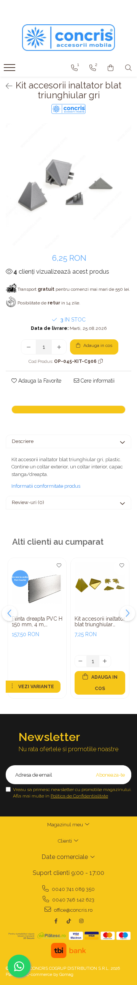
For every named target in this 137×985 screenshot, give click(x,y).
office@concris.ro (72, 910)
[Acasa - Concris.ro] (68, 37)
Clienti (65, 841)
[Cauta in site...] (128, 68)
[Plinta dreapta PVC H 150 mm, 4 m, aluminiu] (37, 587)
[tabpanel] (68, 186)
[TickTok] (68, 921)
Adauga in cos (97, 345)
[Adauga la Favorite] (58, 567)
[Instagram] (81, 921)
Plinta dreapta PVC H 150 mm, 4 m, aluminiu (37, 621)
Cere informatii (97, 381)
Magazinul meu (65, 824)
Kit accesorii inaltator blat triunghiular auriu (100, 621)
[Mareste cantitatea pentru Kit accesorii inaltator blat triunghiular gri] (59, 347)
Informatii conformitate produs (45, 486)
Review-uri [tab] (28, 502)
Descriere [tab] (22, 441)
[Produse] (10, 70)
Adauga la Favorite (39, 381)
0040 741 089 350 (73, 889)
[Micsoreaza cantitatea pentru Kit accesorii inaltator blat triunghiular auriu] (81, 661)
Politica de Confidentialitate (79, 796)
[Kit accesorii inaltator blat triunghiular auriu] (100, 587)
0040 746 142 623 (72, 900)
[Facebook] (56, 921)
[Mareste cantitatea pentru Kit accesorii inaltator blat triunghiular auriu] (105, 661)
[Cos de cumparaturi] (110, 68)
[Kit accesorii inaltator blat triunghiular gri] (68, 186)
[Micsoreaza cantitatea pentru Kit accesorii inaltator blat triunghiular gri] (28, 347)
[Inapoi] (5, 86)
